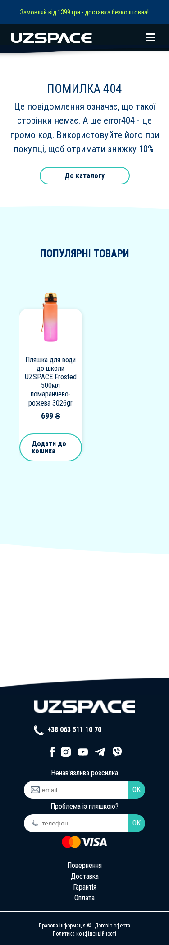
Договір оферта (112, 925)
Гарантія (84, 887)
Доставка (85, 876)
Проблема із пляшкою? (84, 806)
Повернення (84, 865)
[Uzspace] (84, 38)
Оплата (84, 898)
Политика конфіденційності (84, 934)
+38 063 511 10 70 (73, 729)
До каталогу (84, 175)
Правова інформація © (65, 925)
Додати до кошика (49, 447)
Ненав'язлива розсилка (84, 773)
